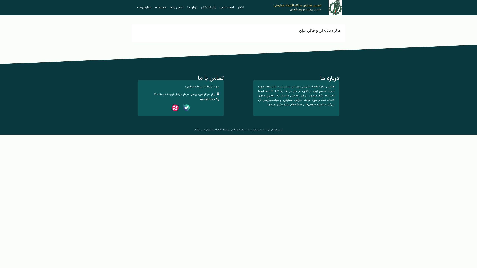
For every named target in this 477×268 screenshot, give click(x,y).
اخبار (241, 7)
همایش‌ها (145, 7)
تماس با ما (177, 7)
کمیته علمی (227, 7)
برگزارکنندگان (208, 7)
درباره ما (192, 7)
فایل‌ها (162, 7)
